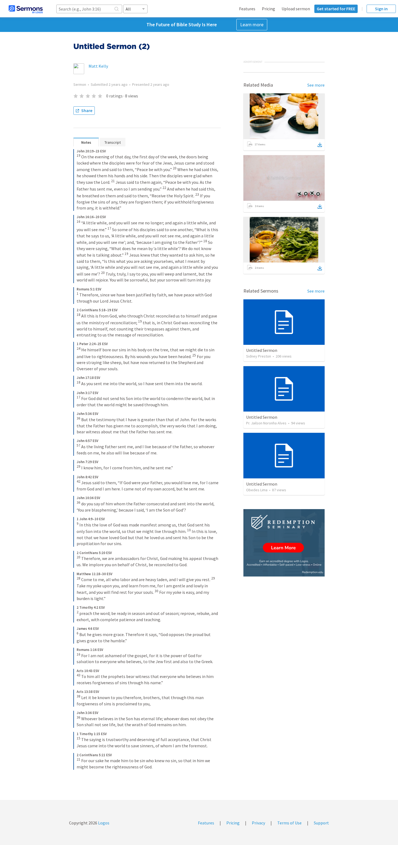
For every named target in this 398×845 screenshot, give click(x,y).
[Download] (320, 144)
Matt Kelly (98, 66)
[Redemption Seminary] (284, 543)
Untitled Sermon (261, 350)
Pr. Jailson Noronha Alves (266, 423)
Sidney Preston (258, 356)
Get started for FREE (336, 8)
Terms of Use (289, 823)
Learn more (251, 24)
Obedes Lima (256, 489)
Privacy (258, 823)
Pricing (268, 8)
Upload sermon (296, 8)
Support (321, 823)
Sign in (381, 8)
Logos (103, 823)
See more (316, 85)
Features (247, 8)
